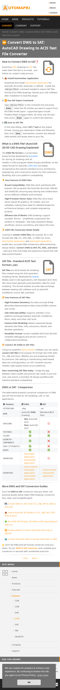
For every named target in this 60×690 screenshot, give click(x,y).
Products (28, 19)
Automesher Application (36, 82)
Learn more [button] (42, 675)
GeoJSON (19, 636)
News (15, 19)
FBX (16, 630)
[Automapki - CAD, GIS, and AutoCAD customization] (16, 8)
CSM (17, 606)
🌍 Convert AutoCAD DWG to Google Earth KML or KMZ (31, 539)
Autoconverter (28, 349)
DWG (14, 67)
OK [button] (29, 682)
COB (17, 600)
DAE (17, 612)
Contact (53, 12)
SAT (31, 67)
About (53, 7)
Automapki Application (40, 241)
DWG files (32, 165)
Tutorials (43, 19)
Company (21, 25)
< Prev (25, 558)
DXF (17, 624)
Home (53, 2)
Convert (7, 25)
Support (35, 25)
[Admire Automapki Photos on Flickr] (56, 684)
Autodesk (33, 156)
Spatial (35, 276)
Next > (35, 558)
